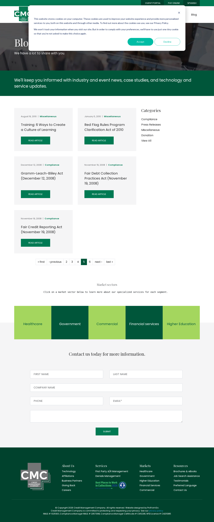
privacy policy (156, 510)
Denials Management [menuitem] (108, 476)
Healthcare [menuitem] (146, 471)
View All (146, 141)
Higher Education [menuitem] (149, 480)
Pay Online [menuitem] (174, 3)
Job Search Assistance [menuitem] (187, 476)
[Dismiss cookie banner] (179, 13)
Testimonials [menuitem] (181, 480)
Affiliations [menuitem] (68, 476)
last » (109, 262)
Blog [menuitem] (194, 15)
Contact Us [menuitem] (180, 490)
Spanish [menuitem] (191, 3)
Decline (167, 41)
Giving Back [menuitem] (68, 485)
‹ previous (55, 262)
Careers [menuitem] (66, 490)
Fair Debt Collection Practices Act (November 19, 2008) (105, 178)
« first (41, 262)
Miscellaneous (48, 116)
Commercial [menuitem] (147, 490)
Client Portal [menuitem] (152, 3)
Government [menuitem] (147, 476)
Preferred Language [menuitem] (185, 485)
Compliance (52, 164)
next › (98, 262)
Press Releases (151, 125)
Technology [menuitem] (69, 471)
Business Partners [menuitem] (72, 480)
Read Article (35, 140)
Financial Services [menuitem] (150, 485)
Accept (140, 41)
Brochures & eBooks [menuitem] (185, 471)
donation (147, 135)
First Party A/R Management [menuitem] (110, 471)
